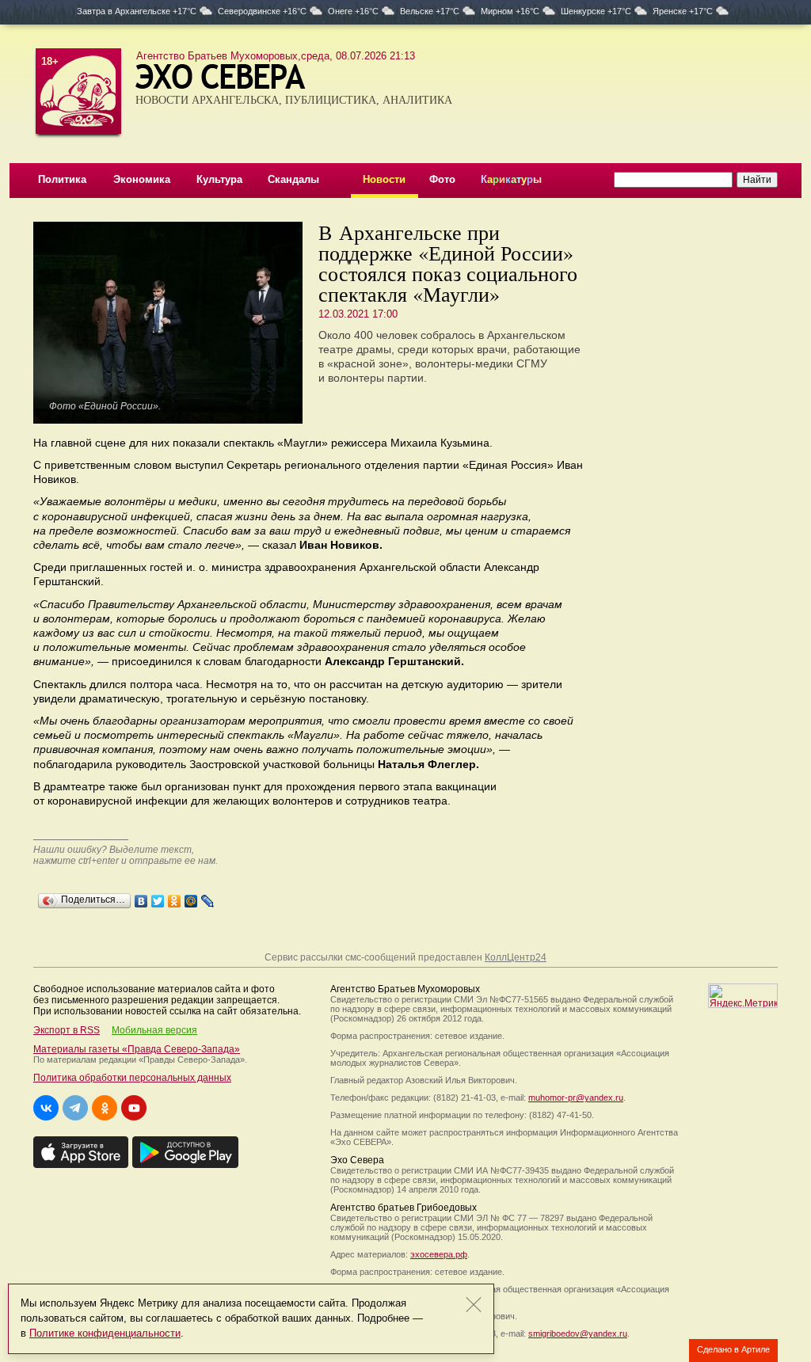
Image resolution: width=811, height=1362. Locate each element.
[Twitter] (158, 897)
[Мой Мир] (191, 897)
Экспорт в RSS (66, 1030)
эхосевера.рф (438, 1254)
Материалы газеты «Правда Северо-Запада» (136, 1049)
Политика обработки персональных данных (132, 1077)
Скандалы (293, 179)
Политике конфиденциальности (105, 1333)
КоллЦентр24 (515, 957)
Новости (384, 179)
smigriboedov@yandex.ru (577, 1333)
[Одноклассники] (174, 897)
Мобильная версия (154, 1030)
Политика (62, 179)
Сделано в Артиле (733, 1349)
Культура (219, 179)
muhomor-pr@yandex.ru (575, 1097)
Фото (442, 179)
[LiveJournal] (208, 897)
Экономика (141, 179)
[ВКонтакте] (141, 897)
